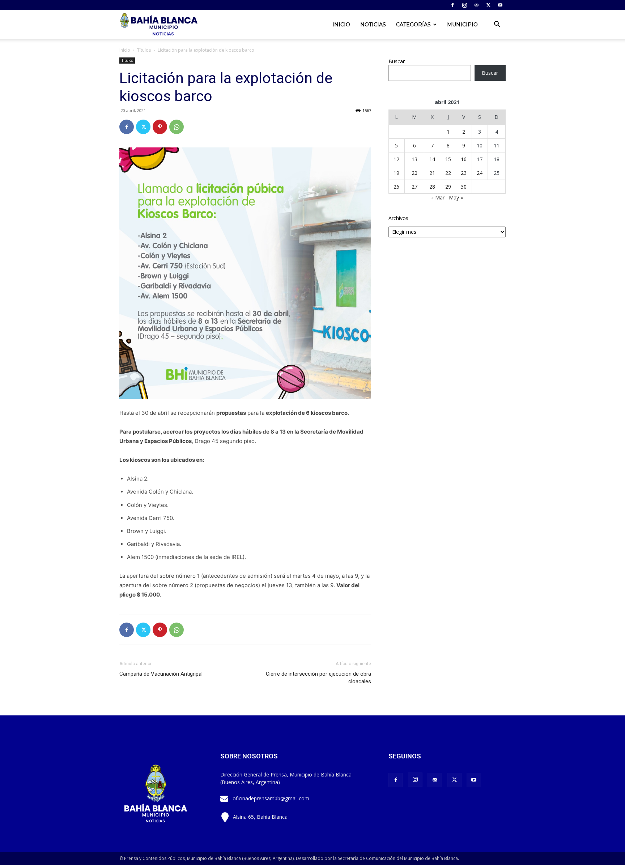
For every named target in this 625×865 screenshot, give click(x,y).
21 (432, 172)
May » (456, 197)
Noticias (373, 24)
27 (414, 186)
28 (432, 186)
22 (448, 172)
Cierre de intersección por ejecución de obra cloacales (318, 678)
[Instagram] (464, 5)
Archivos (398, 218)
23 (464, 172)
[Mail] (476, 5)
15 (448, 159)
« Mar (438, 197)
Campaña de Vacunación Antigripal (161, 674)
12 (396, 159)
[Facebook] (452, 5)
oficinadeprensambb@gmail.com (271, 798)
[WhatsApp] (176, 127)
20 (414, 172)
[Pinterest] (160, 127)
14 (432, 159)
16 (464, 159)
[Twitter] (488, 5)
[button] (497, 25)
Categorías (413, 24)
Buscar (396, 61)
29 (448, 186)
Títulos (144, 50)
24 (479, 172)
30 (464, 186)
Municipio (462, 24)
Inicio (341, 24)
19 (396, 172)
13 (414, 159)
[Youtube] (500, 5)
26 (396, 186)
